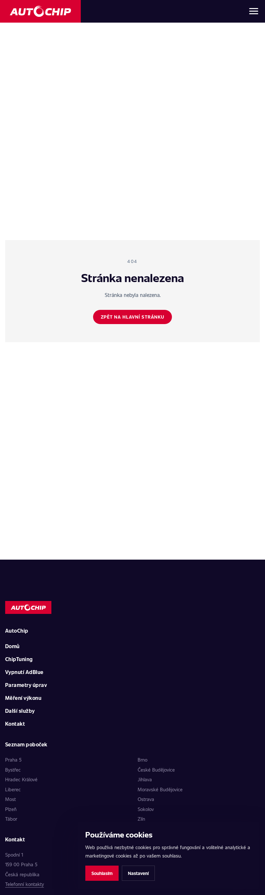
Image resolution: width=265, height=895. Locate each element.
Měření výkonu (23, 697)
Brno (142, 759)
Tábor (11, 819)
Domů (12, 646)
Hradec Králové (21, 779)
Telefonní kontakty (24, 884)
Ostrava (146, 799)
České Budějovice (156, 769)
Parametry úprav (26, 684)
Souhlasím (101, 873)
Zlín (141, 819)
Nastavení (138, 873)
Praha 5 (13, 759)
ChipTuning (19, 659)
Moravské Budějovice (160, 789)
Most (10, 799)
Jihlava (145, 779)
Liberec (13, 789)
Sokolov (146, 809)
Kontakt (15, 723)
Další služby (20, 710)
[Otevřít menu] (253, 11)
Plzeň (10, 809)
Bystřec (13, 769)
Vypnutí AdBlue (24, 672)
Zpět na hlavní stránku (132, 317)
